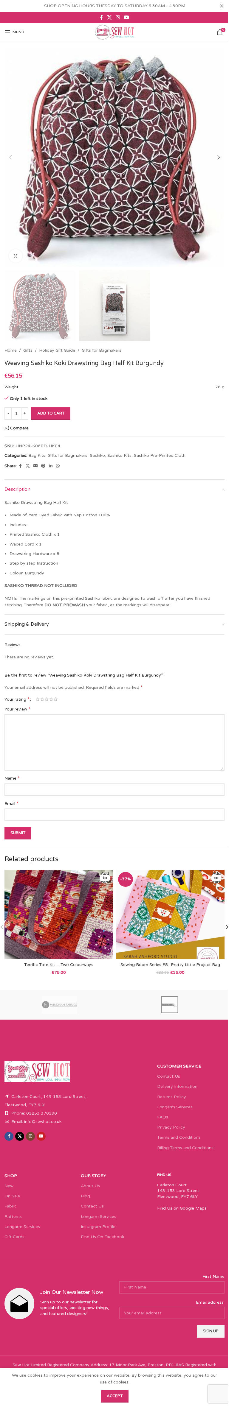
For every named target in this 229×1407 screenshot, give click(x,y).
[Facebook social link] (101, 17)
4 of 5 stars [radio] (51, 699)
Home (10, 350)
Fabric (10, 1206)
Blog (85, 1196)
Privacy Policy (171, 1127)
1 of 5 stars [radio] (37, 699)
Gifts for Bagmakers (101, 350)
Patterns (13, 1216)
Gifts (28, 350)
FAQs (162, 1117)
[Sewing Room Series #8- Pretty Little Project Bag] (170, 914)
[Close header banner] (221, 6)
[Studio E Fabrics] (169, 1005)
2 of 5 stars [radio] (42, 699)
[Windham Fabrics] (59, 1005)
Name (12, 778)
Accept (115, 1396)
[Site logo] (114, 32)
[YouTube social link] (126, 17)
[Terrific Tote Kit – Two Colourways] (58, 914)
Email (11, 803)
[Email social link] (35, 466)
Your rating (17, 699)
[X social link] (109, 17)
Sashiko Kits (119, 455)
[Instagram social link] (118, 17)
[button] (10, 157)
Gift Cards (14, 1236)
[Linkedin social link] (50, 466)
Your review (17, 709)
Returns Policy (171, 1096)
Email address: (210, 1302)
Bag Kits (36, 455)
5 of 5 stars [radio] (55, 699)
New (8, 1185)
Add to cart (50, 413)
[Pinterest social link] (43, 466)
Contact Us (168, 1076)
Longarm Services (175, 1107)
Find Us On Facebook (102, 1236)
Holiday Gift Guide (57, 350)
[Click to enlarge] (15, 256)
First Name (213, 1276)
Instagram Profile (98, 1226)
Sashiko (97, 455)
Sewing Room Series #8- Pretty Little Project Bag (170, 964)
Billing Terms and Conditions (185, 1147)
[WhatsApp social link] (57, 466)
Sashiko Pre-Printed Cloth (159, 455)
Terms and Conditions (179, 1137)
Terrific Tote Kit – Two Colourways (58, 964)
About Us (90, 1185)
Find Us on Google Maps (182, 1208)
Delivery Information (177, 1086)
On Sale (12, 1196)
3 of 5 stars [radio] (46, 699)
